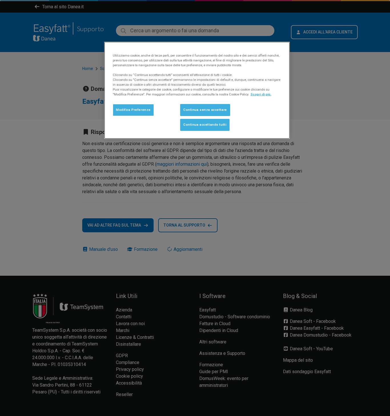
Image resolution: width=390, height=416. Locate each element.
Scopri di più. (260, 94)
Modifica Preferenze (133, 110)
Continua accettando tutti (204, 125)
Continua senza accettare (205, 110)
